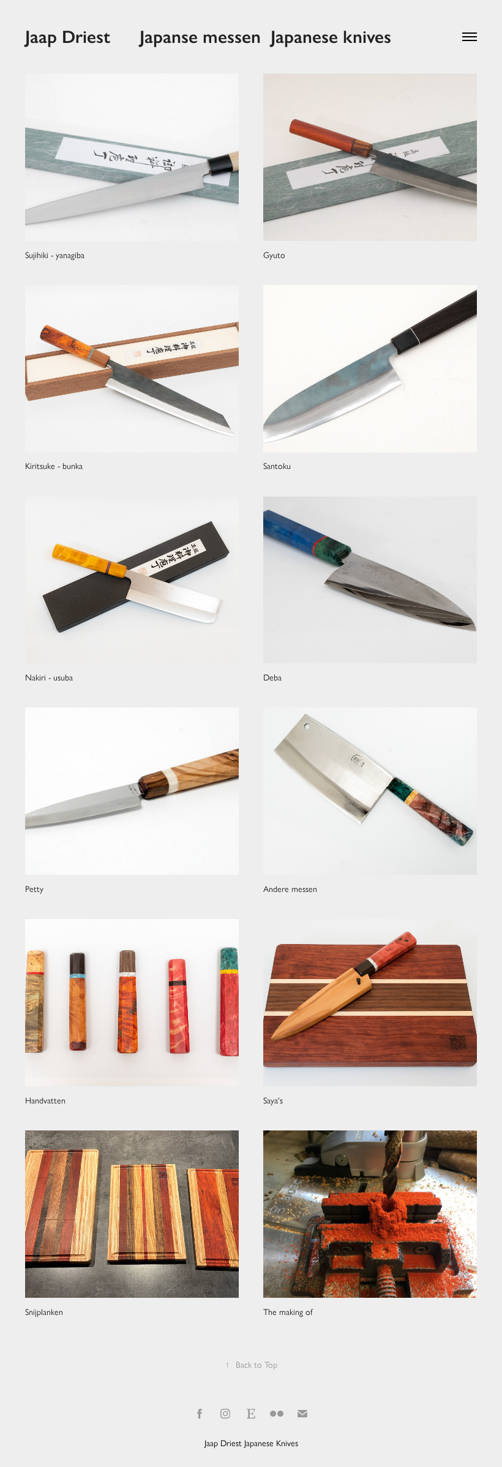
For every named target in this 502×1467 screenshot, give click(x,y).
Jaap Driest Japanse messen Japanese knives (208, 37)
